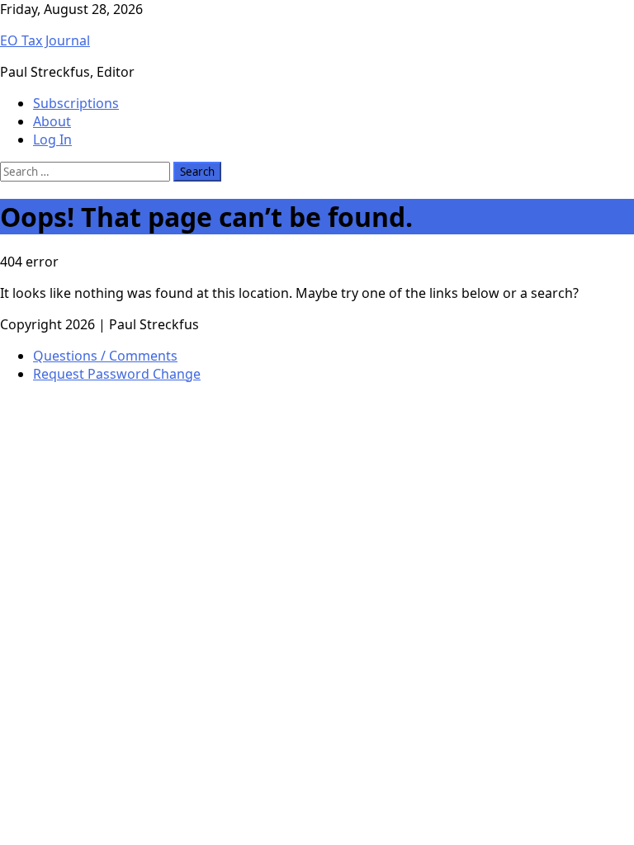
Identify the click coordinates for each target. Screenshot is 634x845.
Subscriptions (76, 103)
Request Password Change (117, 374)
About (52, 121)
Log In (52, 139)
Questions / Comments (105, 356)
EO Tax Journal (45, 40)
